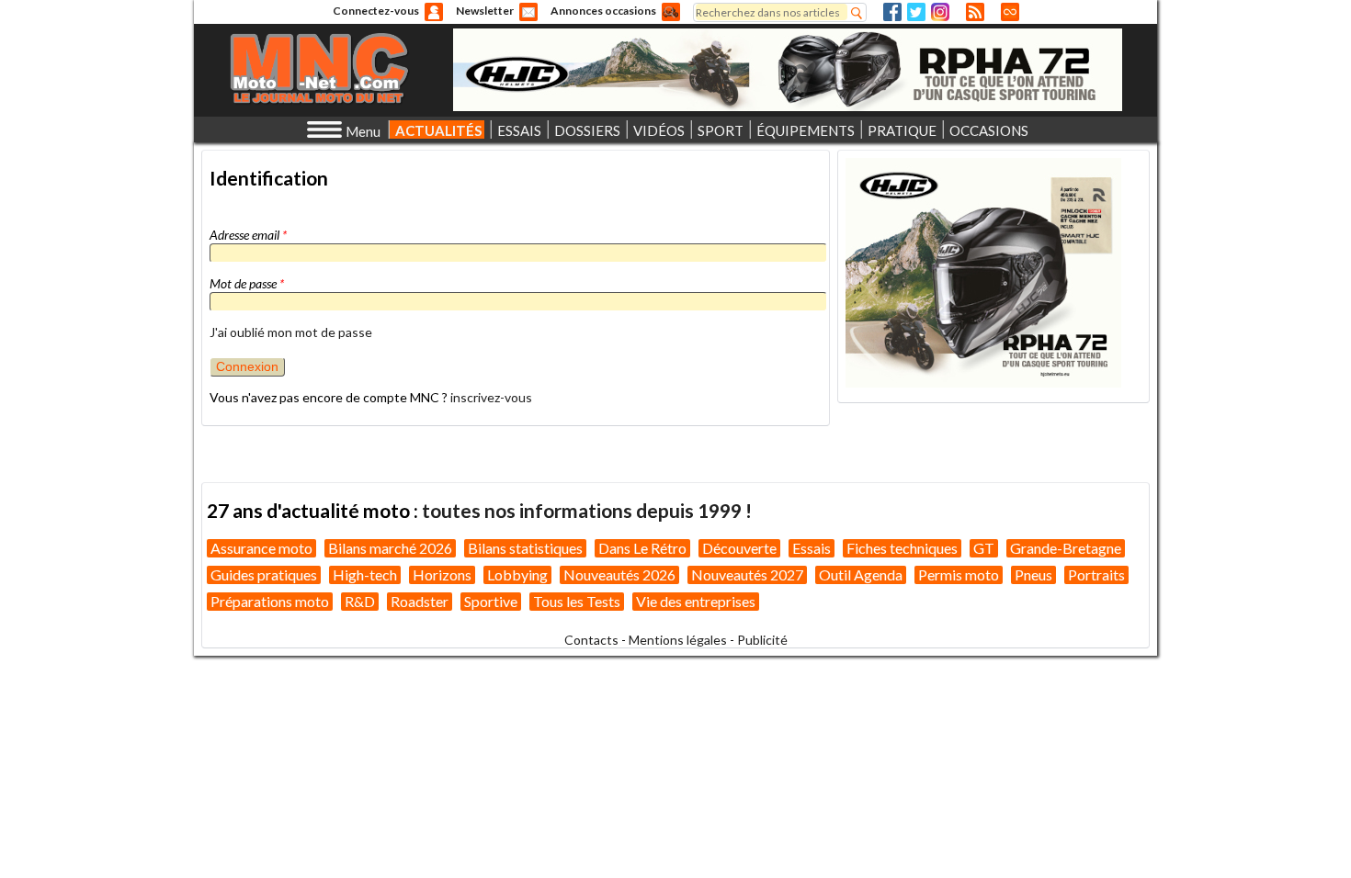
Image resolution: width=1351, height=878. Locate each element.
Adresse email (248, 234)
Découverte (739, 548)
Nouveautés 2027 (747, 574)
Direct (1010, 12)
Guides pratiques (263, 574)
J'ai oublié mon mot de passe (291, 332)
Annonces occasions (603, 10)
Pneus (1033, 574)
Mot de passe (247, 283)
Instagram (940, 12)
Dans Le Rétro (642, 548)
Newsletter (485, 10)
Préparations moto (269, 601)
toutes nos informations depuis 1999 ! (587, 510)
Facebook (892, 12)
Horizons (442, 574)
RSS (975, 12)
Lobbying (517, 574)
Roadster (419, 601)
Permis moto (958, 574)
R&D (360, 601)
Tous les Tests (576, 601)
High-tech (365, 574)
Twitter (916, 12)
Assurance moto (261, 548)
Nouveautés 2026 (619, 574)
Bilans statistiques (525, 548)
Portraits (1096, 574)
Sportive (490, 601)
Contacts (591, 639)
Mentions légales (678, 639)
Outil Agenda (861, 574)
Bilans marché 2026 (390, 548)
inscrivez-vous (491, 397)
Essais (811, 548)
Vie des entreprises (695, 601)
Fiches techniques (902, 548)
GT (983, 548)
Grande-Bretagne (1065, 548)
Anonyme (434, 12)
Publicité (762, 639)
